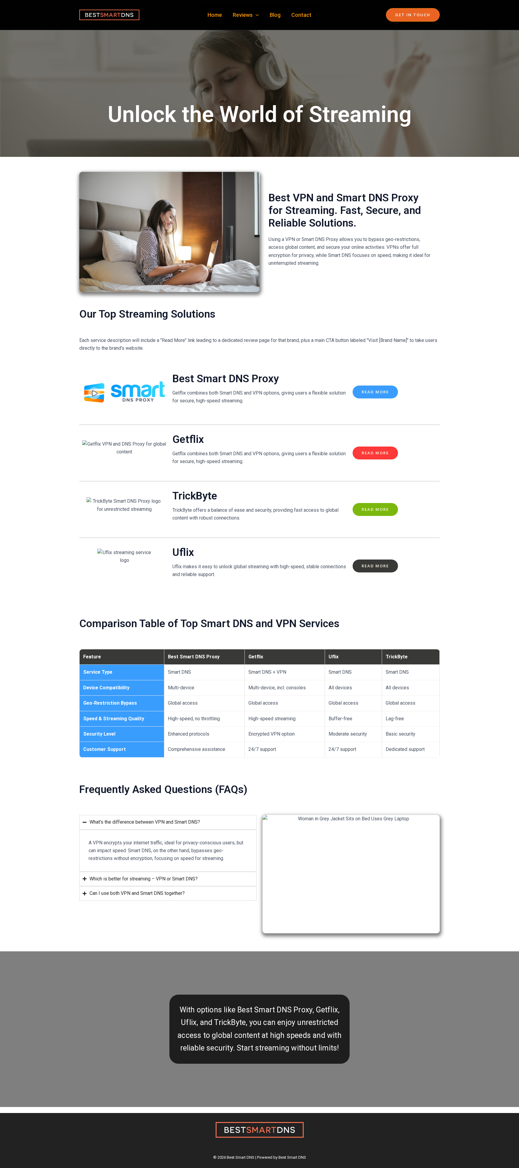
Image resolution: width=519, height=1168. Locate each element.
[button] (413, 15)
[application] (256, 15)
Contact (301, 15)
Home (215, 15)
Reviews (243, 15)
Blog (275, 15)
